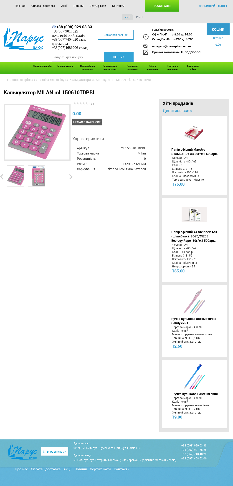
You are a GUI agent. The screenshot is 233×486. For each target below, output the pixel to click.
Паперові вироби (42, 66)
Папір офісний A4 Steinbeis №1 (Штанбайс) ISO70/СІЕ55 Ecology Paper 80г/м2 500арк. (194, 236)
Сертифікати (98, 5)
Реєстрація (162, 5)
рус (139, 17)
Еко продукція (65, 66)
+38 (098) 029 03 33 (74, 26)
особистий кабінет (213, 6)
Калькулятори (80, 79)
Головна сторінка (20, 79)
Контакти (118, 5)
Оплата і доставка (43, 5)
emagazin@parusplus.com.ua (171, 46)
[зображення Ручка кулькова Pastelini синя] (194, 376)
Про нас (20, 5)
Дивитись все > (177, 110)
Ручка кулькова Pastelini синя (195, 394)
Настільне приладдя (172, 67)
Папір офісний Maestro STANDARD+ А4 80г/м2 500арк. (194, 151)
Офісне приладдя (152, 67)
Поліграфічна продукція (87, 67)
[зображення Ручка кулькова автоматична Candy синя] (194, 301)
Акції (64, 5)
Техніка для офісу (193, 67)
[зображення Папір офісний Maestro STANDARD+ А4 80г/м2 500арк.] (194, 132)
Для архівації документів (110, 67)
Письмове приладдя (132, 67)
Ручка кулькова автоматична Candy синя (193, 321)
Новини (78, 5)
